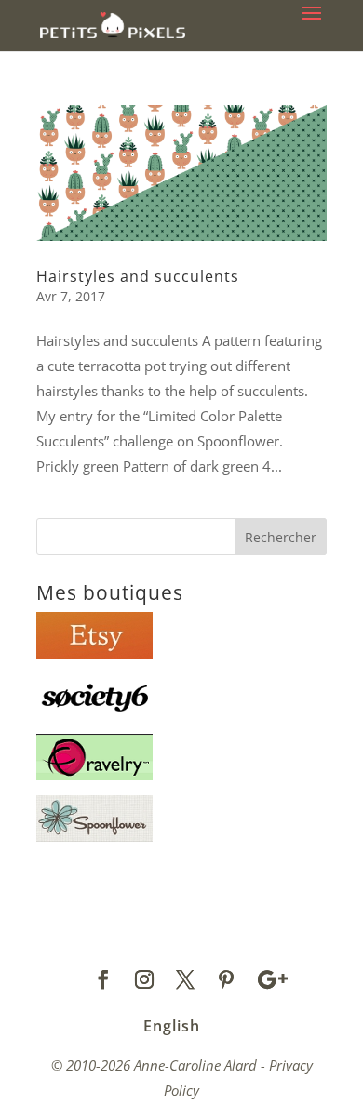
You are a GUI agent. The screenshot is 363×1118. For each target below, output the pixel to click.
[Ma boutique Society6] (94, 714)
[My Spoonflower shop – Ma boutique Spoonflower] (94, 836)
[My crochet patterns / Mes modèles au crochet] (94, 774)
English (171, 1026)
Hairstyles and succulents (137, 276)
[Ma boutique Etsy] (94, 653)
